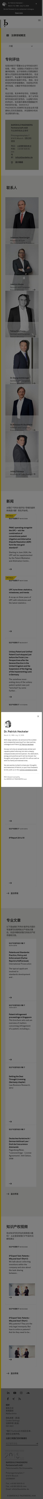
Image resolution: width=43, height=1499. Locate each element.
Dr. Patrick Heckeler (26, 744)
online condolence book (28, 770)
